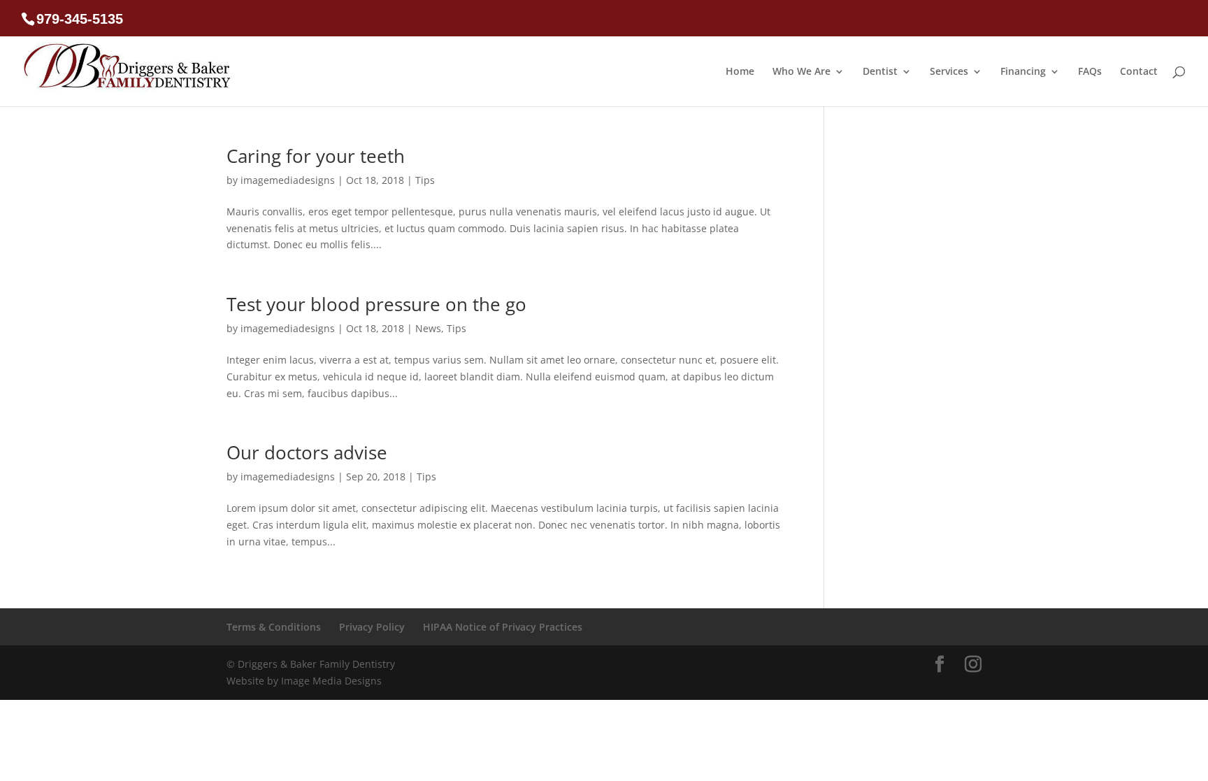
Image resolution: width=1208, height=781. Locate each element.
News (428, 328)
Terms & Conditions (273, 626)
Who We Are (801, 72)
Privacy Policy (372, 626)
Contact (1139, 72)
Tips (425, 180)
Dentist (880, 72)
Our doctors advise (306, 452)
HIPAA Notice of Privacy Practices (502, 626)
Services (949, 72)
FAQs (1090, 72)
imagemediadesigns (287, 180)
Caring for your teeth (315, 156)
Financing (1023, 72)
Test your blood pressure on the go (376, 304)
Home (740, 72)
